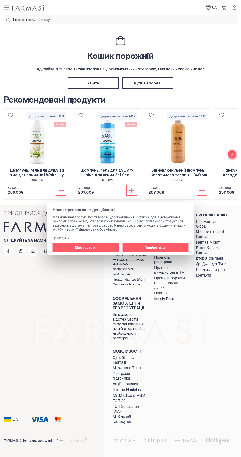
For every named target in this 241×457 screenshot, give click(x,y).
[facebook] (8, 251)
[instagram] (20, 251)
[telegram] (45, 251)
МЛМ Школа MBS (129, 395)
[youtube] (33, 251)
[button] (93, 83)
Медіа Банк (164, 299)
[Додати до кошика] (61, 190)
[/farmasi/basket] (224, 7)
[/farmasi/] (28, 7)
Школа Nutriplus (127, 389)
